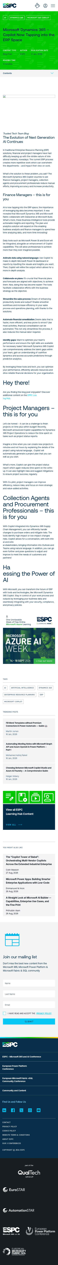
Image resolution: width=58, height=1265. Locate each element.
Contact (6, 1122)
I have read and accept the (29, 1013)
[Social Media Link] (4, 1110)
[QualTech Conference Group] (29, 1175)
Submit (29, 1021)
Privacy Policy (9, 1127)
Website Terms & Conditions (16, 1135)
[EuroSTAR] (14, 1189)
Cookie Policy (9, 1131)
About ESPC (8, 1139)
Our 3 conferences (11, 1143)
